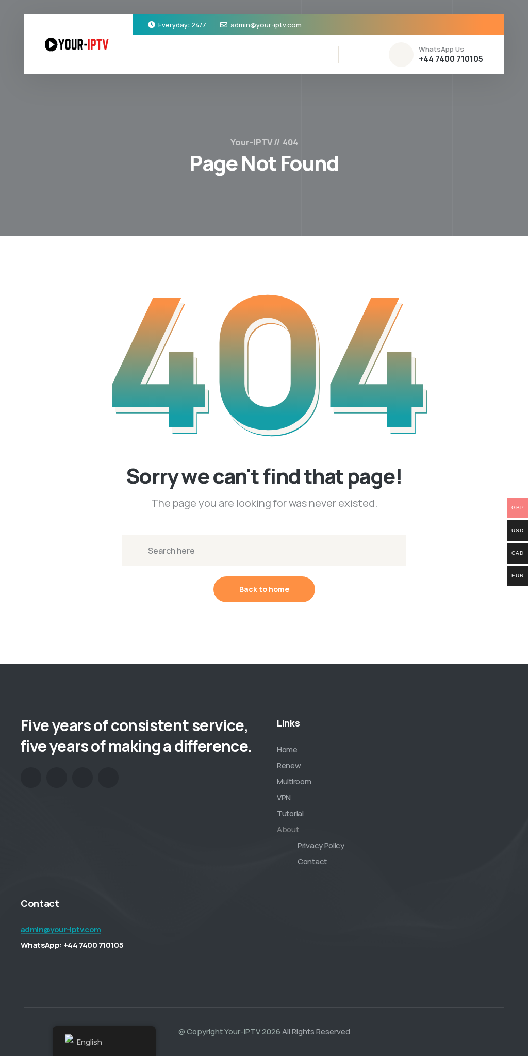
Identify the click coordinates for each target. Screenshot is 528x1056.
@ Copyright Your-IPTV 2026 (229, 1031)
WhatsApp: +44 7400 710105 (72, 944)
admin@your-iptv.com (266, 24)
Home (287, 749)
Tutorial (290, 813)
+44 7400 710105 (451, 58)
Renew (289, 765)
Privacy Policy (321, 845)
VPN (284, 797)
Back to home (264, 589)
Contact (312, 861)
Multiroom (294, 781)
